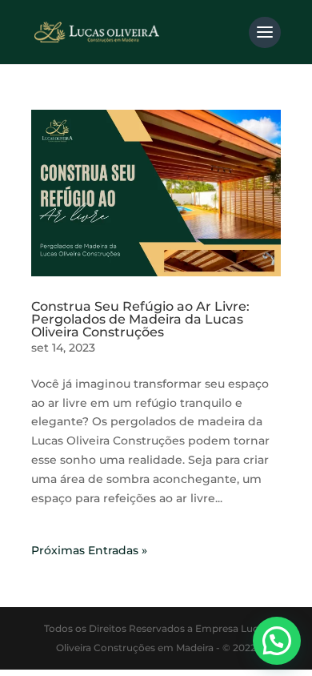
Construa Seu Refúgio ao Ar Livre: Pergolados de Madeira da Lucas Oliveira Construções (140, 319)
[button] (277, 641)
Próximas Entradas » (89, 550)
